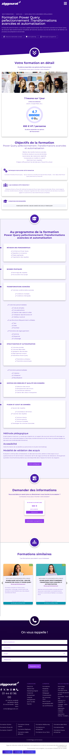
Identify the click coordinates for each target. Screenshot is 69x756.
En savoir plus (29, 752)
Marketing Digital (32, 691)
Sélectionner (34, 512)
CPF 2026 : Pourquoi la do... (63, 689)
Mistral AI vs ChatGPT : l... (61, 701)
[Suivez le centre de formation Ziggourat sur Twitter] (4, 690)
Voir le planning (32, 36)
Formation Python (5, 724)
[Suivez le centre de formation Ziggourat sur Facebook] (1, 690)
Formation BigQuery (24, 729)
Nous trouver (46, 701)
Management (31, 699)
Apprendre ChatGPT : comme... (61, 710)
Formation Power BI (6, 727)
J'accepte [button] (7, 752)
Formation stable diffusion (23, 733)
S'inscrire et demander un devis (13, 36)
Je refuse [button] (17, 752)
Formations (46, 686)
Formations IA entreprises (40, 728)
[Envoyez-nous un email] (14, 690)
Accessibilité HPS (47, 703)
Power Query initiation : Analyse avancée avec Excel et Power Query (34, 205)
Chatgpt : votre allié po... (62, 705)
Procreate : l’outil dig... (63, 697)
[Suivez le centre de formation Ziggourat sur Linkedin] (7, 690)
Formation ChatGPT (6, 730)
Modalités (45, 688)
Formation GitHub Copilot (23, 725)
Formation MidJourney (43, 724)
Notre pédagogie (34, 464)
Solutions (45, 691)
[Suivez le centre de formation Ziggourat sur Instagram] (11, 690)
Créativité (30, 693)
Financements (46, 695)
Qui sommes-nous (46, 698)
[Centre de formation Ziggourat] (34, 3)
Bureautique (31, 695)
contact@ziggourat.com (10, 709)
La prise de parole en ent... (63, 693)
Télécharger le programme (49, 36)
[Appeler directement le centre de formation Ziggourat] (17, 690)
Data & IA (30, 686)
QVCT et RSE (31, 701)
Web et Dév (30, 688)
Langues (29, 697)
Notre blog (61, 686)
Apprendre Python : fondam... (63, 715)
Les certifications (47, 705)
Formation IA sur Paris (43, 732)
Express (29, 704)
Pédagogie (45, 693)
